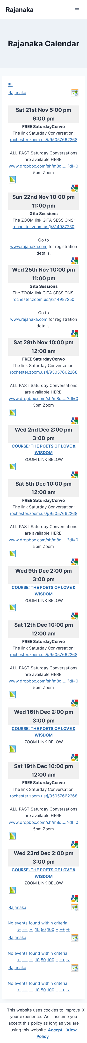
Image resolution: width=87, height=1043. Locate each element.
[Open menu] (76, 9)
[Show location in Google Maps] (43, 180)
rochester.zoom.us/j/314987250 (43, 226)
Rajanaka (17, 92)
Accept (55, 1029)
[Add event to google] (75, 188)
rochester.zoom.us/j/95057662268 (43, 139)
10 (37, 929)
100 (50, 929)
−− (25, 929)
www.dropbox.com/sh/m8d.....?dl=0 (43, 166)
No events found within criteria (37, 923)
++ (62, 929)
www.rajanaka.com (28, 246)
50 (43, 929)
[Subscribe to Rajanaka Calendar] (75, 92)
